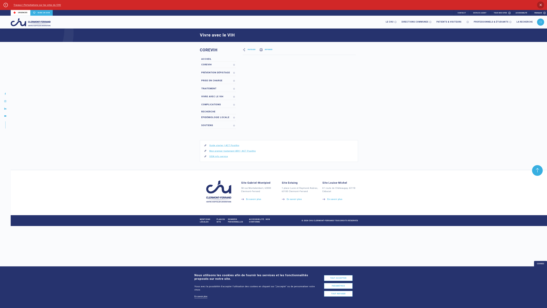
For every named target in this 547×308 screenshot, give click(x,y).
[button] (540, 5)
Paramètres (338, 286)
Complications (211, 104)
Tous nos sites (500, 13)
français (538, 13)
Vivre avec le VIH (212, 96)
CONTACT (462, 13)
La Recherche (525, 22)
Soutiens (207, 125)
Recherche (208, 111)
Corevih (206, 64)
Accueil (206, 59)
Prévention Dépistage (215, 72)
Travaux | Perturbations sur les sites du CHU (37, 5)
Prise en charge (212, 80)
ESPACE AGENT (479, 13)
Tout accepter (338, 278)
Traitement (209, 88)
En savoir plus (200, 296)
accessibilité (521, 13)
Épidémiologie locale (215, 117)
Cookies (540, 264)
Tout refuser (338, 294)
